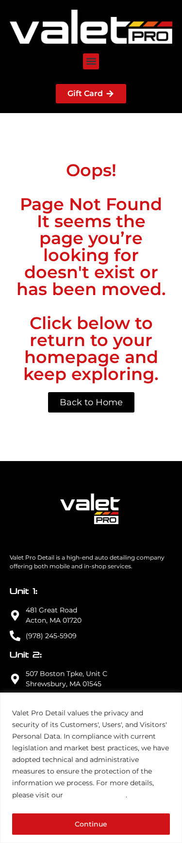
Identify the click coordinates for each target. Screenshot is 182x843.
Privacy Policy (95, 794)
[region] (91, 768)
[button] (91, 61)
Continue (91, 824)
